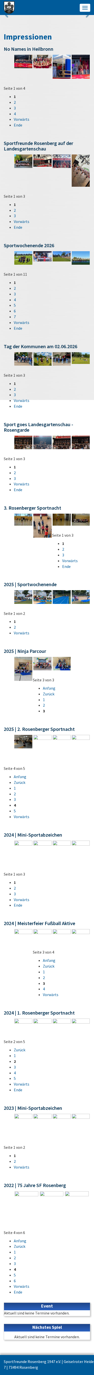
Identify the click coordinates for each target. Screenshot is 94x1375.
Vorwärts (21, 119)
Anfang (49, 688)
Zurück (48, 693)
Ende (18, 124)
